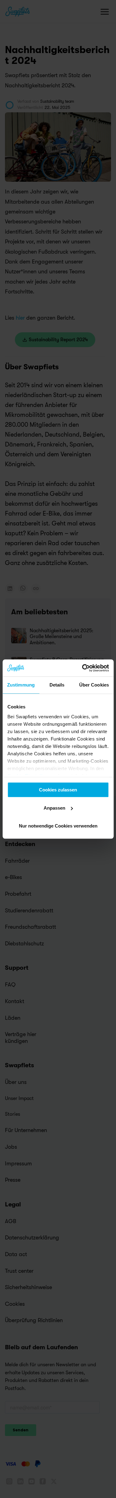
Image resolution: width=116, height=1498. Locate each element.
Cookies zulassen (58, 789)
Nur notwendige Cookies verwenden (58, 825)
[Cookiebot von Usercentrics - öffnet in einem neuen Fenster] (82, 668)
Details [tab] (57, 684)
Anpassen (54, 808)
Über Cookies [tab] (94, 684)
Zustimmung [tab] (21, 684)
